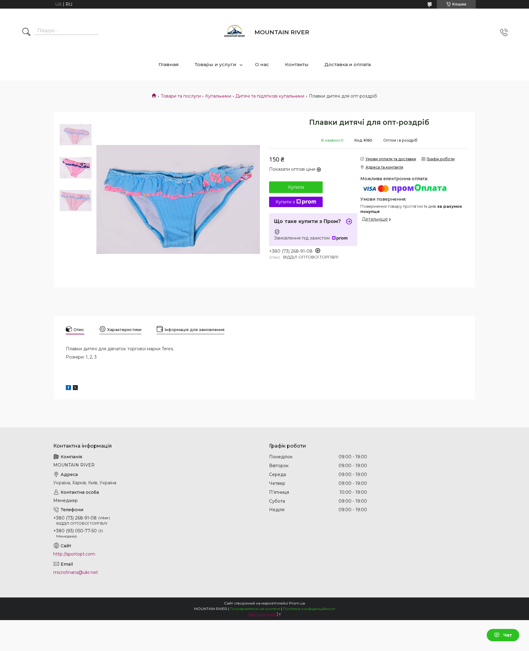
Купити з (285, 202)
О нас (262, 64)
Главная (169, 64)
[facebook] (68, 388)
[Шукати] (26, 32)
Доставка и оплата (348, 64)
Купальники (218, 96)
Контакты (297, 64)
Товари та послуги (181, 96)
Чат (507, 635)
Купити (296, 187)
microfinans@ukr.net (75, 572)
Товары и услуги (215, 64)
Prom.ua (297, 603)
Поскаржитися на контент (255, 608)
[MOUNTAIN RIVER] (234, 32)
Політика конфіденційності (309, 608)
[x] (75, 388)
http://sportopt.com (74, 554)
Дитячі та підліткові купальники (269, 96)
